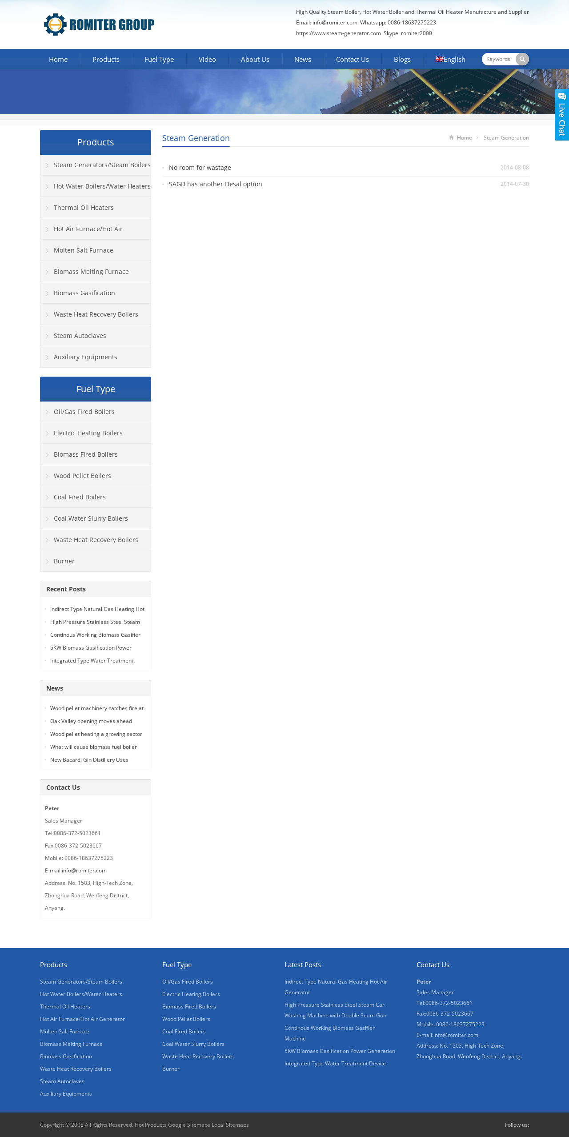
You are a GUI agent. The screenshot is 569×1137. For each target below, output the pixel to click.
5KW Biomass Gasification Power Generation (339, 1051)
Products (106, 59)
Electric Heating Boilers (88, 433)
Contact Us (352, 59)
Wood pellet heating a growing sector (96, 734)
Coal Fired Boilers (80, 497)
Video (207, 59)
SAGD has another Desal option (215, 184)
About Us (255, 59)
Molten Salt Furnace (83, 250)
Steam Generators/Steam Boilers (102, 165)
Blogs (402, 59)
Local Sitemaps (230, 1125)
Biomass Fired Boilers (86, 454)
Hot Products (151, 1125)
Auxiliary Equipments (85, 357)
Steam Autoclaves (80, 335)
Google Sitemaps (189, 1125)
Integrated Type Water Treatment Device (335, 1063)
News (302, 59)
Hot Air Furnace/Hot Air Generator (81, 232)
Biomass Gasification (84, 293)
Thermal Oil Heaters (84, 207)
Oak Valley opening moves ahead (91, 721)
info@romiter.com (334, 22)
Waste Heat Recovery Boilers (96, 314)
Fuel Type (159, 59)
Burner (64, 561)
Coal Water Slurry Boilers (91, 518)
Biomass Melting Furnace (91, 271)
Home (58, 59)
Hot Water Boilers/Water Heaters (102, 186)
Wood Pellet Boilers (82, 475)
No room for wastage (200, 167)
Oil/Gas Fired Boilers (84, 411)
